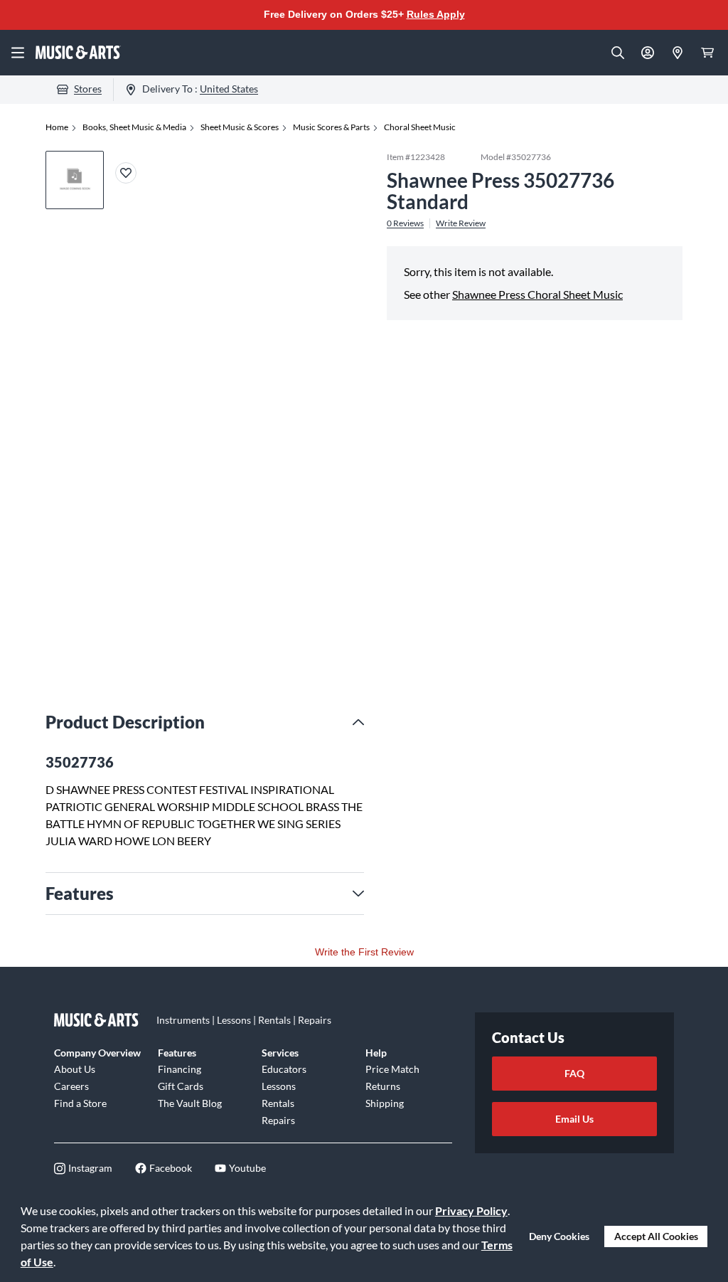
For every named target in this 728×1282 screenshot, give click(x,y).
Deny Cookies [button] (559, 1236)
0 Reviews (405, 223)
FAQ (574, 1073)
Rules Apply (436, 14)
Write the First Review (364, 952)
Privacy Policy (471, 1210)
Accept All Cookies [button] (656, 1236)
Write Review (461, 223)
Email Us (574, 1119)
